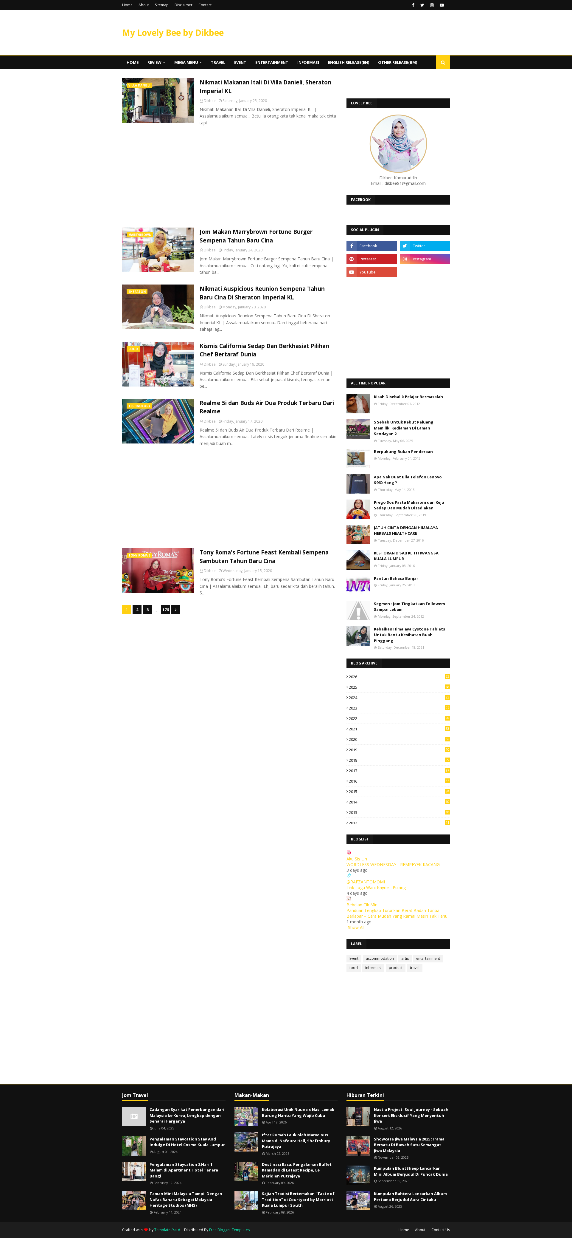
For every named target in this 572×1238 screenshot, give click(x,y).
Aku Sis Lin (356, 859)
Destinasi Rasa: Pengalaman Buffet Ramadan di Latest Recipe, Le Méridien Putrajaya (297, 1170)
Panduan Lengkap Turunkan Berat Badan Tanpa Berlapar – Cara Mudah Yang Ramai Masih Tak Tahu (396, 913)
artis (405, 958)
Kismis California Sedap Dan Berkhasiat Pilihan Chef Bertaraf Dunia (264, 350)
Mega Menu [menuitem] (186, 62)
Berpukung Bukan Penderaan (403, 451)
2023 (399, 708)
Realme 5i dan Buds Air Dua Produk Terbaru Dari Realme (267, 407)
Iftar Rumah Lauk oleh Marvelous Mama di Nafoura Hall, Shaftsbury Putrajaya (296, 1140)
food (353, 967)
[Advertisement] (230, 177)
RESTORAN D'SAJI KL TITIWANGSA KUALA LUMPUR (406, 556)
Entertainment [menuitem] (271, 62)
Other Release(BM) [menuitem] (397, 62)
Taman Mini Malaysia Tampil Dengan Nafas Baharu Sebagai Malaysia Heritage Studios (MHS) (186, 1199)
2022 (399, 718)
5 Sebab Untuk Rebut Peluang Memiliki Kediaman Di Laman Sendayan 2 (403, 427)
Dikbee (210, 100)
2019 (399, 749)
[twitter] (422, 5)
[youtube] (441, 5)
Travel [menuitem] (218, 62)
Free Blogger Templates (229, 1229)
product (395, 967)
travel (414, 967)
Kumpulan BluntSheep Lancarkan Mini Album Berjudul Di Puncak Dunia (411, 1171)
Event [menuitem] (240, 62)
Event (353, 958)
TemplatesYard (167, 1229)
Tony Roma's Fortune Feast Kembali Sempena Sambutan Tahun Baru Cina (264, 556)
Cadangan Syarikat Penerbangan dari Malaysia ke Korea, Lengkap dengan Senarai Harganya (187, 1115)
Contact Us (440, 1229)
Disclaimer (183, 4)
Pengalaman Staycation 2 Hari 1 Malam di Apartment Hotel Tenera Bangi (184, 1170)
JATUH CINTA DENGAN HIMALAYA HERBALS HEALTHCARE (406, 530)
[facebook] (413, 5)
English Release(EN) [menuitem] (348, 62)
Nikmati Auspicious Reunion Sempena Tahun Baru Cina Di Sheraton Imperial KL (262, 293)
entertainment (428, 958)
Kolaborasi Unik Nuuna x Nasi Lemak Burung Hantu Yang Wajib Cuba (298, 1112)
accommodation (380, 958)
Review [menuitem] (154, 62)
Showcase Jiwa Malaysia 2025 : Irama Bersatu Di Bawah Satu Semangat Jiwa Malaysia (409, 1144)
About (144, 4)
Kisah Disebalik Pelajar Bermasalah (408, 396)
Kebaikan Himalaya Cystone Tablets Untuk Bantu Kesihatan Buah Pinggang (409, 634)
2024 (399, 697)
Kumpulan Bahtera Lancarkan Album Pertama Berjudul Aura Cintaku (410, 1196)
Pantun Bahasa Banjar (396, 578)
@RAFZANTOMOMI (365, 882)
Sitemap (162, 4)
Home (127, 4)
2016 (399, 781)
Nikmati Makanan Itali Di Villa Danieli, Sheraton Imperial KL (265, 86)
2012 (399, 823)
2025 (399, 687)
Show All (356, 927)
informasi (373, 967)
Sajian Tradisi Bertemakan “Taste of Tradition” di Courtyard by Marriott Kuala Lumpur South (298, 1199)
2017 (399, 770)
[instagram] (432, 5)
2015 (399, 791)
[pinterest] (371, 259)
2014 (399, 802)
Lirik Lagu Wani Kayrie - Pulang (376, 887)
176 (165, 609)
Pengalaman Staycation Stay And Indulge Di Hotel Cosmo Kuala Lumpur (187, 1142)
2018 (399, 760)
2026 (399, 676)
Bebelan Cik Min (361, 905)
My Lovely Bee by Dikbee (173, 32)
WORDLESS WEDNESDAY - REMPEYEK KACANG (393, 864)
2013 (399, 812)
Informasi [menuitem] (308, 62)
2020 (399, 739)
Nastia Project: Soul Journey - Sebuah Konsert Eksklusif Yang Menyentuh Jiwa (411, 1115)
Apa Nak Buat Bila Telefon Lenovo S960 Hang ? (408, 480)
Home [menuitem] (133, 62)
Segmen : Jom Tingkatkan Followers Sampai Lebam (409, 606)
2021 (399, 729)
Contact (205, 4)
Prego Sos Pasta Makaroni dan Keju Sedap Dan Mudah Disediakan (409, 505)
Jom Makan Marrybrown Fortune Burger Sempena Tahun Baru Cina (256, 236)
